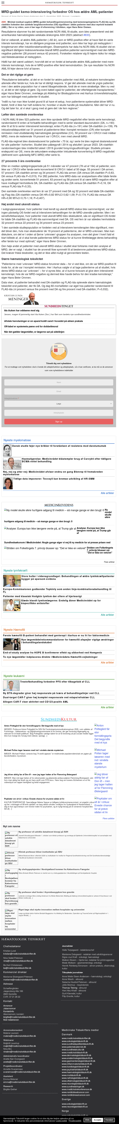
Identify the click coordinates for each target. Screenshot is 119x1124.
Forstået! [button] (109, 1120)
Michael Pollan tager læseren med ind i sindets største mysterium (34, 750)
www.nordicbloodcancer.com (75, 1092)
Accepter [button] (97, 1120)
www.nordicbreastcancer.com (76, 1094)
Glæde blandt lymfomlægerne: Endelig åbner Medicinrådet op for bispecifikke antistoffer (61, 602)
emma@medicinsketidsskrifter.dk (19, 1081)
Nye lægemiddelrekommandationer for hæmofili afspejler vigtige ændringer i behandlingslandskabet (67, 641)
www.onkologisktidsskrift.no (75, 1115)
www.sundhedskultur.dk (73, 1049)
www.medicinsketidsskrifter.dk (76, 1038)
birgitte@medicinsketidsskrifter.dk (19, 1016)
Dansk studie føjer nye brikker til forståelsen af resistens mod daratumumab (59, 445)
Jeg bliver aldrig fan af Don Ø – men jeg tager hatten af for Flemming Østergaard (40, 774)
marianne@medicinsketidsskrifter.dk (20, 979)
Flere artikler (109, 561)
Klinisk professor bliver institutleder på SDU (40, 852)
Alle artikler (107, 493)
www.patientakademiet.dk (74, 1046)
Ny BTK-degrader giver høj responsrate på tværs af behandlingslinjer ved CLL (51, 693)
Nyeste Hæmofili (14, 629)
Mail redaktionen (11, 1019)
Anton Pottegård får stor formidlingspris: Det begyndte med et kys (34, 725)
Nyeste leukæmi (14, 676)
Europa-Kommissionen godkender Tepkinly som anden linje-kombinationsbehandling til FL (57, 590)
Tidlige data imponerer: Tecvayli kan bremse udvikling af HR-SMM (53, 478)
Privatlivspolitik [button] (75, 1121)
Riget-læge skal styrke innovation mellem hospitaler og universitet (51, 909)
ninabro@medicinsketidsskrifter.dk (19, 1051)
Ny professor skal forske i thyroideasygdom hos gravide (46, 892)
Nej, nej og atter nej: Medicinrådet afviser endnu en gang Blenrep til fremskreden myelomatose (53, 473)
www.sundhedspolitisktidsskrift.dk (78, 1043)
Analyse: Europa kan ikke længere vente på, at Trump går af (94, 530)
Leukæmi (75, 16)
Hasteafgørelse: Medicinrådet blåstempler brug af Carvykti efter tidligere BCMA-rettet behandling (66, 460)
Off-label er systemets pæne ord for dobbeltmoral (31, 326)
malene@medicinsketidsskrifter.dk (19, 1035)
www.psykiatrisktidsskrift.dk (75, 1069)
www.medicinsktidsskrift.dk (75, 1052)
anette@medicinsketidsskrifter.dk (19, 1061)
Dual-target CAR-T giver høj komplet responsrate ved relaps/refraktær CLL (49, 697)
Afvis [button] (87, 1120)
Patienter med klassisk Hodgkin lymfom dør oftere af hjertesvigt (42, 596)
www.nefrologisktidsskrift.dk (75, 1077)
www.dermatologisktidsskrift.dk (76, 1055)
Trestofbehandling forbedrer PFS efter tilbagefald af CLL (55, 681)
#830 (86, 35)
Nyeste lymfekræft (15, 570)
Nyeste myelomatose (17, 440)
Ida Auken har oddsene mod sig (21, 310)
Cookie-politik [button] (61, 1121)
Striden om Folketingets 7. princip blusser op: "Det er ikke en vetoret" (100, 550)
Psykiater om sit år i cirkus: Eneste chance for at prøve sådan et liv (34, 798)
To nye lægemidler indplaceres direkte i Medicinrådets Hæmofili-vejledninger (50, 657)
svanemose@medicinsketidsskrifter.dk (21, 1071)
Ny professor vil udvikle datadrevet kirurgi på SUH (43, 832)
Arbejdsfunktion (11, 398)
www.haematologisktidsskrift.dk (77, 1072)
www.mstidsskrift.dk (71, 1075)
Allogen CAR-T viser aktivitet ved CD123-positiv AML (35, 701)
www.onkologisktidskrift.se (74, 1103)
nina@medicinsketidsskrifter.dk (18, 960)
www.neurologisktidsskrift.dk (75, 1083)
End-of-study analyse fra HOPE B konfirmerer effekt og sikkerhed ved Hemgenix (52, 652)
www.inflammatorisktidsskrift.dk (77, 1063)
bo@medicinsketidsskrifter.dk (17, 967)
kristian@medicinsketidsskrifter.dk (19, 953)
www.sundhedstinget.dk (73, 1086)
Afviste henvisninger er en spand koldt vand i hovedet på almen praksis (43, 321)
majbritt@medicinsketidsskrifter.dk (19, 1045)
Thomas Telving (69, 987)
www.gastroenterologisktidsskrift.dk (78, 1060)
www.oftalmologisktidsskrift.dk (76, 1080)
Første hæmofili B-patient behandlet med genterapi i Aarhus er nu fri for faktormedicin (56, 635)
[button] (2, 2)
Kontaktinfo (8, 1011)
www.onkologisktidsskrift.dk (75, 1041)
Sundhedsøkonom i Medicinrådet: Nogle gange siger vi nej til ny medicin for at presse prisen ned (57, 542)
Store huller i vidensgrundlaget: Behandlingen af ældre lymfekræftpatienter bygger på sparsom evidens (67, 577)
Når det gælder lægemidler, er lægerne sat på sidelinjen (34, 331)
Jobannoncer (9, 1008)
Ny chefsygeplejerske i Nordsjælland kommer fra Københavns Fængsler (54, 869)
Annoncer (7, 1005)
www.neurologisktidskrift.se (75, 1106)
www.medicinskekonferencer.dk (77, 1089)
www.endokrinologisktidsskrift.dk (77, 1058)
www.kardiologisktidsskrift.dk (75, 1066)
